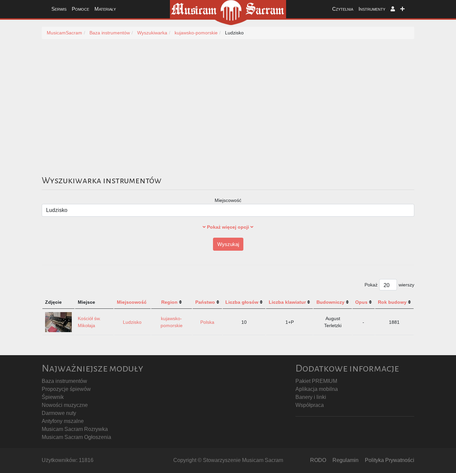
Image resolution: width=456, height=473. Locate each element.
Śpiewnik (53, 397)
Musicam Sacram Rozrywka (75, 429)
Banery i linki (310, 397)
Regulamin (345, 460)
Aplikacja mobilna (316, 389)
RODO (318, 460)
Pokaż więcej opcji (228, 227)
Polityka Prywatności (389, 460)
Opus (361, 302)
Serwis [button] (58, 9)
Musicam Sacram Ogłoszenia (76, 437)
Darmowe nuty (59, 413)
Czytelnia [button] (342, 9)
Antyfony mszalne (63, 421)
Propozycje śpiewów (66, 389)
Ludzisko (132, 322)
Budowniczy (330, 302)
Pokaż (371, 284)
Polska (207, 322)
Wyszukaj (228, 244)
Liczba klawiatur (287, 302)
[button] (393, 9)
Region (169, 302)
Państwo (205, 302)
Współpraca (309, 405)
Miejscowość (228, 200)
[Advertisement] (242, 114)
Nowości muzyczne (65, 405)
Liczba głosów (241, 302)
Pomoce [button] (80, 9)
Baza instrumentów (64, 381)
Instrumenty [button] (372, 9)
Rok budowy (392, 302)
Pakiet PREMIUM (316, 381)
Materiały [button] (105, 9)
